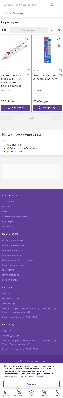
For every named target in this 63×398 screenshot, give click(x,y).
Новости (6, 206)
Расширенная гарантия (15, 265)
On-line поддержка (12, 240)
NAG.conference (10, 275)
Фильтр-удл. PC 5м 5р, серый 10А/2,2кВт (45, 77)
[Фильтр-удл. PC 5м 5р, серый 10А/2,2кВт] (47, 50)
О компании (8, 201)
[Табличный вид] (4, 30)
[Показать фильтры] (59, 30)
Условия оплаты (10, 250)
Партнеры (7, 221)
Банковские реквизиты (14, 216)
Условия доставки (11, 255)
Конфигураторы (10, 279)
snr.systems (8, 270)
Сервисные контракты (14, 245)
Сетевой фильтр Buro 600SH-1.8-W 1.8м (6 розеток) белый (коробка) (11, 81)
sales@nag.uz (9, 303)
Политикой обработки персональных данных (23, 376)
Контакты (7, 211)
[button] (59, 4)
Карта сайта (9, 226)
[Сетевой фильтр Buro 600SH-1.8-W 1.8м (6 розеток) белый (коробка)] (15, 50)
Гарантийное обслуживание (17, 260)
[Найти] (52, 5)
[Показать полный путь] (6, 13)
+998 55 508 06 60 (11, 298)
